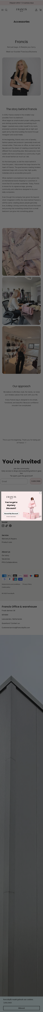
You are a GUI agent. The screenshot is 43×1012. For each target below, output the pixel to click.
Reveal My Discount (11, 513)
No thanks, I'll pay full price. (11, 516)
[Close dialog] (40, 493)
